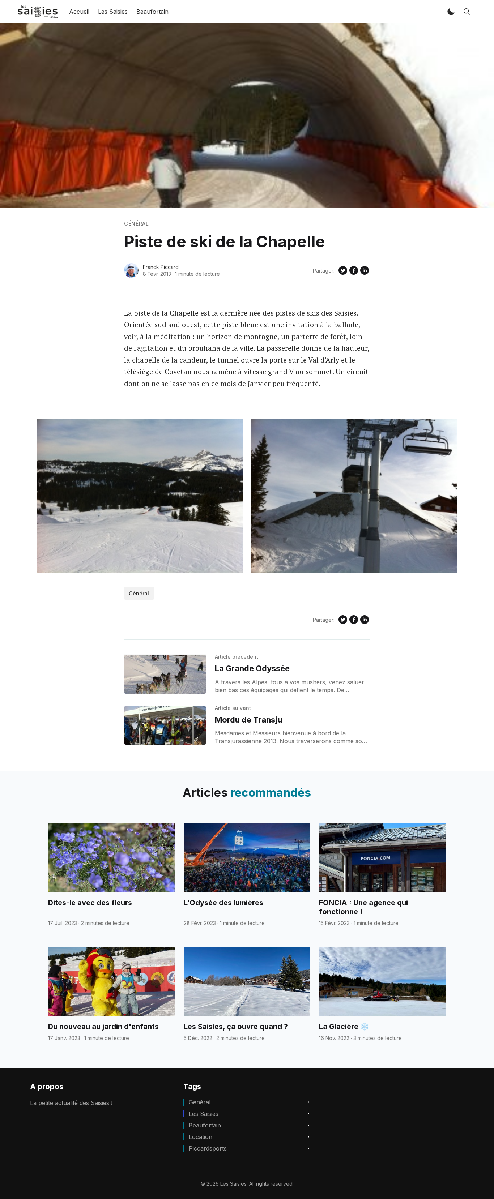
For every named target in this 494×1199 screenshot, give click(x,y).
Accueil (79, 11)
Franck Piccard (161, 267)
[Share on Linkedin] (364, 270)
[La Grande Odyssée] (165, 674)
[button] (450, 11)
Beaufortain (152, 11)
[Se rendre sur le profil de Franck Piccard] (131, 270)
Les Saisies (113, 11)
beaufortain (205, 1125)
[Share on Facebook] (353, 270)
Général (136, 223)
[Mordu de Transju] (165, 725)
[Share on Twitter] (342, 270)
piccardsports (208, 1148)
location (200, 1136)
